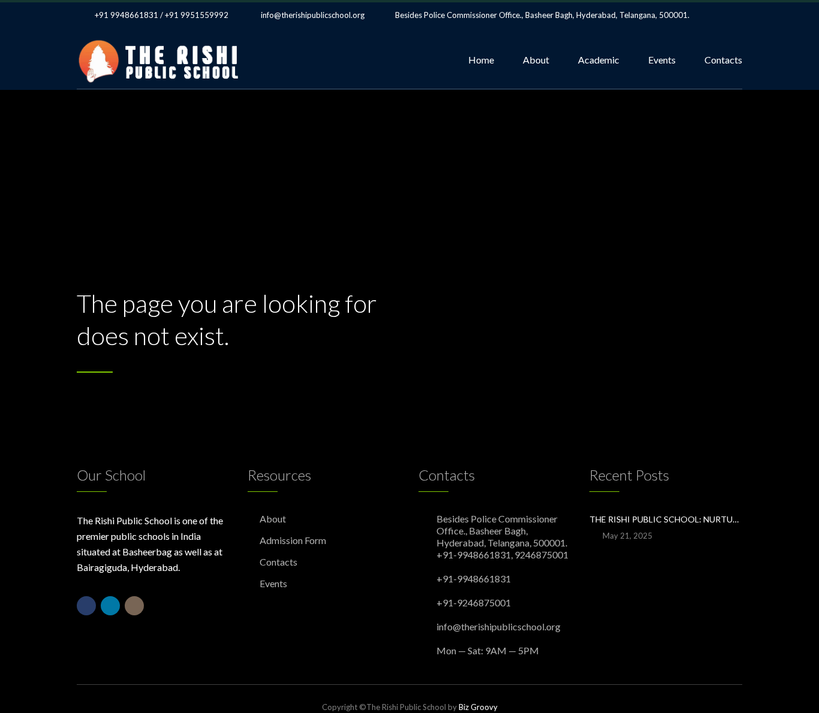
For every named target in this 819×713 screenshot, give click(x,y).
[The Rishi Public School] (160, 60)
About (536, 59)
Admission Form (293, 540)
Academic (598, 59)
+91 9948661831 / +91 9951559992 (161, 15)
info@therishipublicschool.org (313, 15)
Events (662, 59)
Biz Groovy (478, 707)
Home (481, 59)
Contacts (723, 59)
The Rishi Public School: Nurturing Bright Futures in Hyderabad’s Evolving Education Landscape (665, 519)
